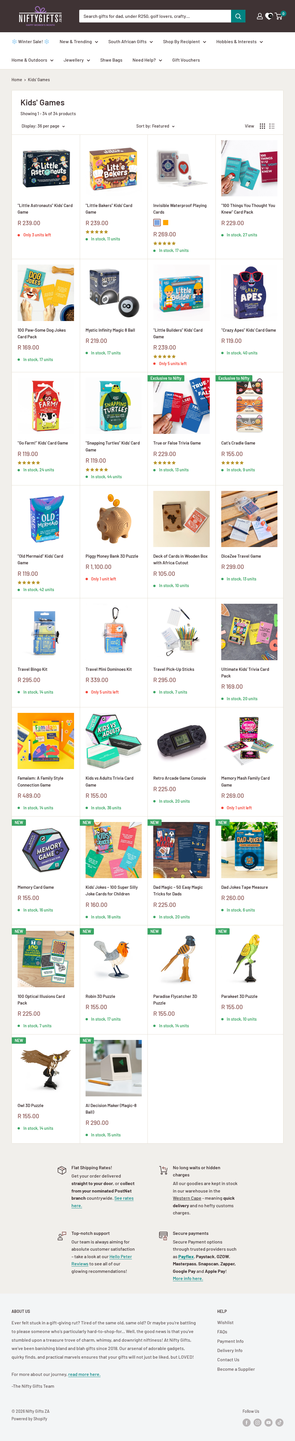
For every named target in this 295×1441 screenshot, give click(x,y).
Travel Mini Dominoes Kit (109, 669)
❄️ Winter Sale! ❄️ (31, 41)
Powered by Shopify (29, 1418)
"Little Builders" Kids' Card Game (178, 333)
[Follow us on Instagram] (258, 1423)
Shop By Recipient (181, 41)
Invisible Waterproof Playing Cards (180, 208)
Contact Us (228, 1359)
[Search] (238, 16)
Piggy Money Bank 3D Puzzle (112, 556)
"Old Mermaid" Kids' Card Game (40, 559)
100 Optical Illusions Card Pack (41, 999)
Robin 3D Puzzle (100, 996)
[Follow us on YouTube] (268, 1423)
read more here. (84, 1374)
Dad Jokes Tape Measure (244, 887)
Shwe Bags (111, 59)
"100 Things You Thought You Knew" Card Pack (248, 208)
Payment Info (230, 1341)
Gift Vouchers (186, 59)
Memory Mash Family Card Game (245, 781)
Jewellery (74, 59)
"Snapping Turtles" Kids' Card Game (113, 446)
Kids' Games (39, 79)
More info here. (188, 1278)
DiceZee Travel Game (241, 556)
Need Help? (144, 59)
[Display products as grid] (262, 126)
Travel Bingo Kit (33, 669)
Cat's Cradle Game (238, 442)
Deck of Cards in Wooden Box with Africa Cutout (180, 559)
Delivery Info (230, 1350)
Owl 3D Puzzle (31, 1105)
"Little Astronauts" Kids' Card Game (45, 208)
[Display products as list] (272, 126)
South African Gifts (127, 41)
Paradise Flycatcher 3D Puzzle (175, 999)
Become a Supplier (236, 1369)
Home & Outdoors (29, 59)
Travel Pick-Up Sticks (173, 669)
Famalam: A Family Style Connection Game (40, 781)
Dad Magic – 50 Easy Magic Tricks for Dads (178, 890)
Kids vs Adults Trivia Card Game (109, 781)
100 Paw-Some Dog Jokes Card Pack (42, 333)
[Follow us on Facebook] (247, 1423)
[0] (278, 16)
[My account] (260, 16)
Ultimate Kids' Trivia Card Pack (245, 672)
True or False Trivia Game (177, 442)
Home (17, 79)
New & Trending (76, 41)
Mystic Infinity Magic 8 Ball (110, 330)
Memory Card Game (36, 887)
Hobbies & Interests (236, 41)
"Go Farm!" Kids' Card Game (43, 442)
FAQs (222, 1331)
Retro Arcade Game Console (179, 778)
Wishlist (225, 1322)
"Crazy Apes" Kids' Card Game (248, 330)
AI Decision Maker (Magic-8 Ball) (111, 1109)
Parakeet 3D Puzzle (239, 996)
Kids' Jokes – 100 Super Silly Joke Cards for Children (112, 890)
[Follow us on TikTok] (279, 1423)
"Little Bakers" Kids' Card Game (109, 208)
